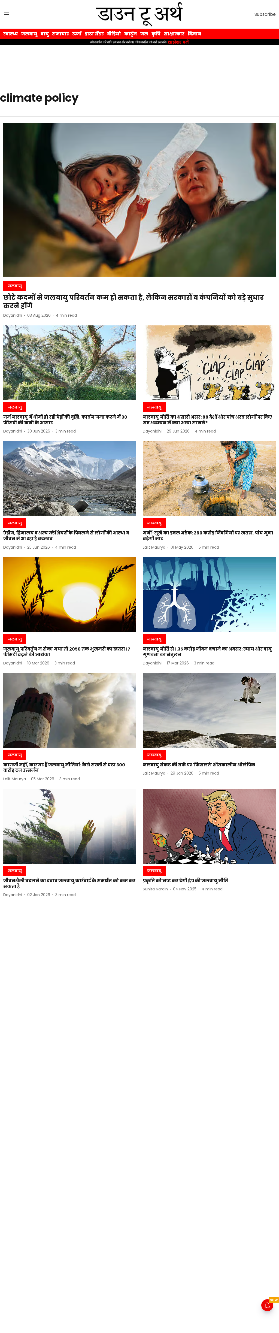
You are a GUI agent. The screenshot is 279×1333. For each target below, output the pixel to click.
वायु (45, 34)
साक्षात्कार (174, 34)
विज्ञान (194, 34)
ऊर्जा (76, 34)
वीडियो (114, 34)
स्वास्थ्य (10, 34)
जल (144, 34)
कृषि (155, 34)
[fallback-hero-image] (139, 200)
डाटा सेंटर (94, 34)
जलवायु (29, 34)
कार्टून (130, 34)
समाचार (60, 34)
